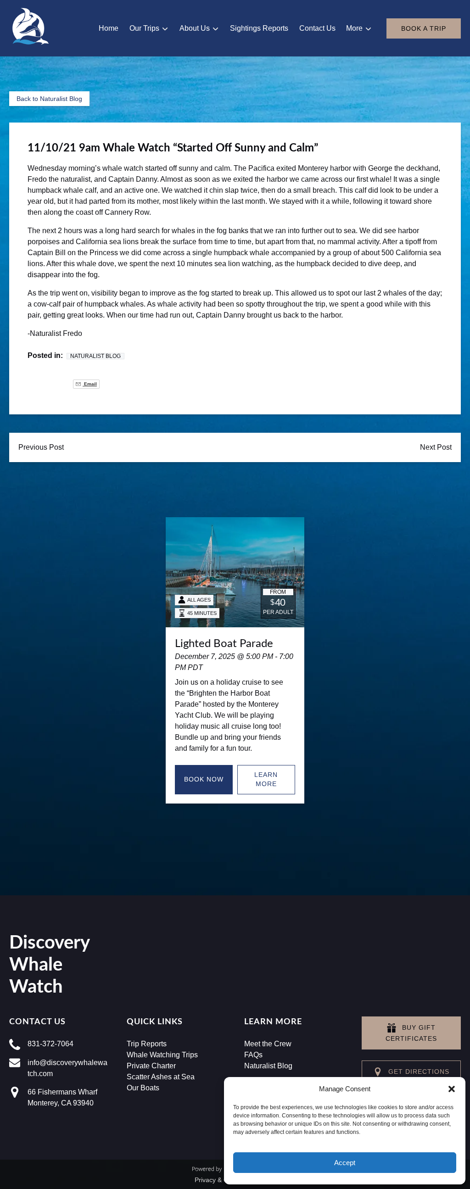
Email (90, 383)
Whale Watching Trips (162, 1055)
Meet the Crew (267, 1044)
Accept (344, 1163)
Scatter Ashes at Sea (161, 1077)
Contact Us (317, 28)
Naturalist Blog (95, 356)
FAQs (253, 1055)
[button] (451, 1089)
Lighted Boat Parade (224, 643)
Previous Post (41, 447)
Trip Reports (147, 1044)
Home (108, 28)
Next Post (436, 447)
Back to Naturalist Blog (49, 98)
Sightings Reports (259, 28)
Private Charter (151, 1066)
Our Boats (143, 1088)
